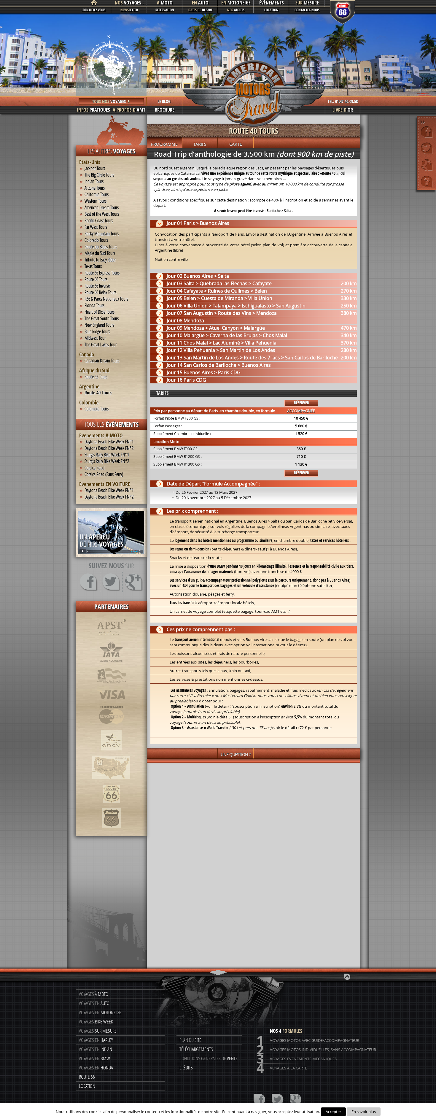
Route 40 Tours (98, 393)
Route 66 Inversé (97, 286)
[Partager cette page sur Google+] (427, 164)
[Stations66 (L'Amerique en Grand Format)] (111, 830)
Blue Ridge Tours (97, 331)
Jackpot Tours (95, 168)
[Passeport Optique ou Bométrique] (111, 687)
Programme (164, 144)
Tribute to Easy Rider (100, 260)
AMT (129, 110)
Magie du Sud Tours (100, 253)
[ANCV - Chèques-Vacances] (111, 753)
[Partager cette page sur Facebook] (427, 132)
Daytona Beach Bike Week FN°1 (109, 442)
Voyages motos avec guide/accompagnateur (308, 1040)
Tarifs (199, 144)
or (342, 110)
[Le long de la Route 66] (111, 782)
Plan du (190, 1040)
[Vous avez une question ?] (427, 181)
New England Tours (99, 325)
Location (271, 9)
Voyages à (93, 994)
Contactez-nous (307, 9)
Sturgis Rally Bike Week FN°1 (107, 455)
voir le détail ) (285, 727)
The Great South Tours (102, 318)
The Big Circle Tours (99, 175)
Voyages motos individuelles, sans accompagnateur (316, 1049)
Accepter (333, 1111)
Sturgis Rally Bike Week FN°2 (107, 461)
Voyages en (94, 1003)
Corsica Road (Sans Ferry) (104, 474)
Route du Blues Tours (101, 247)
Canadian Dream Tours (102, 361)
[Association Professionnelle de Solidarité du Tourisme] (111, 639)
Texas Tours (93, 266)
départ (200, 9)
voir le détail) (217, 706)
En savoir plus (363, 1111)
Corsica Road (94, 468)
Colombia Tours (97, 409)
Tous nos (109, 101)
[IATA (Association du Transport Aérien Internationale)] (111, 665)
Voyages (96, 1021)
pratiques (93, 110)
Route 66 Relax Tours (100, 292)
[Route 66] (111, 805)
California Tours (97, 194)
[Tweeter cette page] (427, 148)
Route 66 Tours (96, 279)
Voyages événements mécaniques (297, 1059)
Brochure (164, 110)
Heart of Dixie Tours (99, 312)
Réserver (301, 402)
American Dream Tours (102, 207)
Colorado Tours (96, 240)
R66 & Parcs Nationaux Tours (106, 299)
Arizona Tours (95, 188)
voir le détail (218, 717)
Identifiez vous (93, 9)
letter (129, 9)
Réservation (164, 9)
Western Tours (95, 201)
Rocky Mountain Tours (102, 234)
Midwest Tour (95, 338)
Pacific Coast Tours (99, 220)
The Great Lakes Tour (101, 344)
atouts (235, 9)
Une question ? (235, 754)
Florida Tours (94, 305)
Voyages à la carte (282, 1068)
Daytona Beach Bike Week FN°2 (109, 448)
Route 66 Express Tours (102, 273)
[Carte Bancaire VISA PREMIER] (111, 702)
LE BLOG (164, 101)
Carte (235, 144)
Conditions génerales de (208, 1058)
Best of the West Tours (102, 214)
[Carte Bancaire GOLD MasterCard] (111, 727)
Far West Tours (96, 227)
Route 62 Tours (96, 377)
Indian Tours (94, 181)
